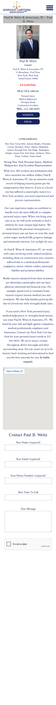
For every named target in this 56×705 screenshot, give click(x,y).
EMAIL (28, 121)
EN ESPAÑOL (28, 85)
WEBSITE (28, 115)
